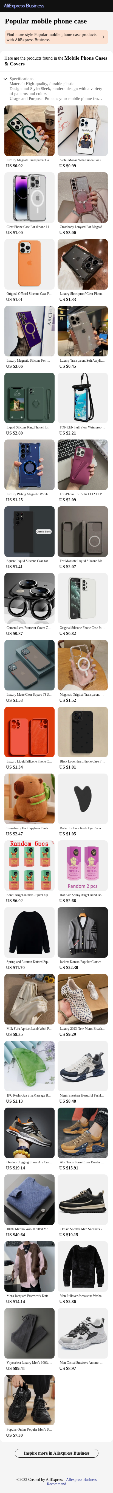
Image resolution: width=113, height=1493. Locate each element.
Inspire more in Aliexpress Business (56, 1453)
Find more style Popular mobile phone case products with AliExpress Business (52, 37)
